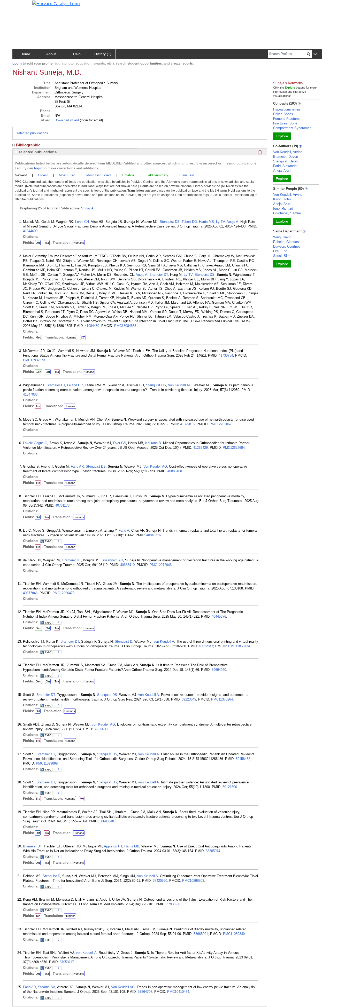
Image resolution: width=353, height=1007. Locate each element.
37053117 (67, 962)
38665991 (201, 934)
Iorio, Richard (283, 208)
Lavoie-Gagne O (35, 443)
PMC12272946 (161, 565)
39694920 (219, 670)
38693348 (106, 821)
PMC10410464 (178, 992)
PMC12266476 (63, 593)
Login (17, 63)
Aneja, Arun (281, 170)
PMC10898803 (193, 881)
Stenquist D (123, 641)
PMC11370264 (222, 699)
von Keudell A (164, 641)
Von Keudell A (147, 876)
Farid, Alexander (285, 166)
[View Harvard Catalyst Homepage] (56, 3)
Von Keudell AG (179, 385)
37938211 (173, 904)
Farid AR (77, 466)
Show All (88, 208)
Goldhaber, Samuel (287, 213)
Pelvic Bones (283, 114)
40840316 (153, 535)
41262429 (200, 448)
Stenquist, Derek (285, 161)
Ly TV (220, 222)
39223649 (189, 699)
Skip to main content (21, 6)
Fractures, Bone (285, 123)
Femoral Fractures (287, 119)
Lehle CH (82, 222)
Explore (282, 136)
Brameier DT (158, 275)
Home (25, 54)
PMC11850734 (239, 646)
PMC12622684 (234, 448)
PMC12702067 (221, 424)
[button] (315, 54)
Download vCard (67, 120)
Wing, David (282, 237)
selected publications (32, 133)
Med (38, 337)
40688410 (127, 565)
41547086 (30, 394)
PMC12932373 (34, 360)
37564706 (145, 992)
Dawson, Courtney (287, 246)
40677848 (30, 593)
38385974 (213, 851)
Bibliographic (28, 145)
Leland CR (75, 385)
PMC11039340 (234, 934)
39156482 (243, 759)
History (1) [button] (102, 54)
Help (77, 54)
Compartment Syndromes (292, 128)
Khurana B (153, 443)
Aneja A (232, 222)
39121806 (229, 787)
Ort (38, 242)
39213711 (101, 729)
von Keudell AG (103, 724)
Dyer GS (119, 443)
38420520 (160, 881)
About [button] (51, 54)
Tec (38, 915)
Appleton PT (113, 846)
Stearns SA (46, 987)
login (38, 168)
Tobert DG (189, 222)
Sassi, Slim (281, 256)
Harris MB (206, 222)
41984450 (92, 326)
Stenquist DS (170, 222)
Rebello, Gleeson (286, 242)
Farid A (124, 530)
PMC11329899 (47, 763)
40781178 (62, 505)
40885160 (174, 471)
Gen (38, 371)
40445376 (219, 616)
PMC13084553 (125, 326)
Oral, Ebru (280, 251)
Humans (78, 242)
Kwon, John (282, 199)
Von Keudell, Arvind (287, 152)
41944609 (30, 231)
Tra (46, 242)
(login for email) (91, 120)
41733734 (226, 355)
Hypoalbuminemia (286, 109)
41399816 (187, 424)
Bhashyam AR (112, 560)
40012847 (206, 646)
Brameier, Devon (285, 157)
